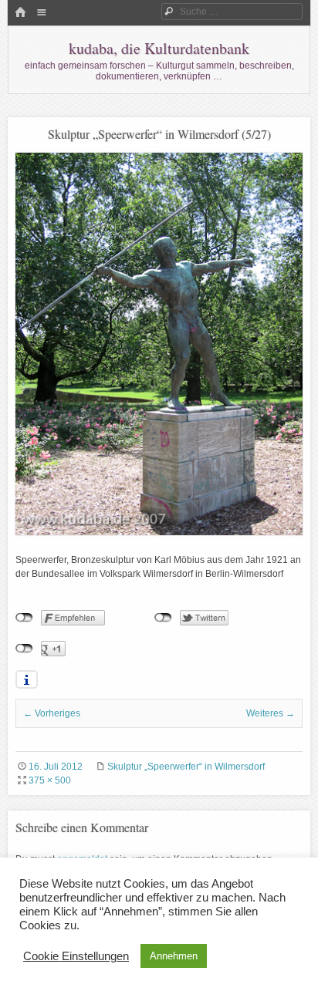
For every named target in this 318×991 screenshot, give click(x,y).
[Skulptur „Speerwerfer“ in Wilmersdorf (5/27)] (159, 532)
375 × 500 (50, 780)
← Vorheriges (51, 713)
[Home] (20, 13)
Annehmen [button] (174, 956)
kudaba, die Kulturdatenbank (159, 48)
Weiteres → (270, 713)
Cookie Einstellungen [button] (76, 956)
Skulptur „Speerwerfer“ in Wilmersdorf (186, 766)
